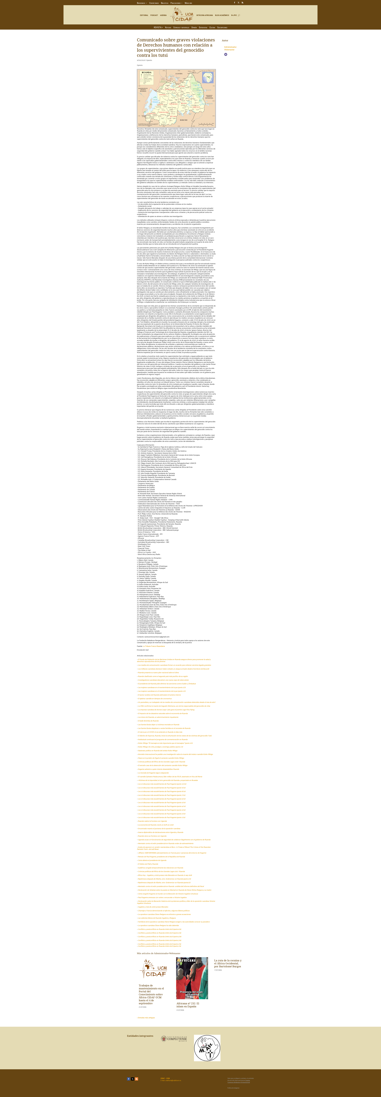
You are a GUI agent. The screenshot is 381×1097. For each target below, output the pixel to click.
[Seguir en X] (238, 2)
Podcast (154, 15)
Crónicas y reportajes (181, 28)
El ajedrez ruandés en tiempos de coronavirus (155, 698)
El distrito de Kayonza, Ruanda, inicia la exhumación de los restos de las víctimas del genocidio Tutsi (175, 735)
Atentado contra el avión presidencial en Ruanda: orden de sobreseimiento (165, 843)
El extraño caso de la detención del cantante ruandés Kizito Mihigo (162, 765)
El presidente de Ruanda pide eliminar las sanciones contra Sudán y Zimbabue (167, 683)
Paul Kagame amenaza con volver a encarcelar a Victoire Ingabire (162, 897)
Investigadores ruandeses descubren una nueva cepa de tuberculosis (163, 679)
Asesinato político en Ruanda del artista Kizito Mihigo (157, 750)
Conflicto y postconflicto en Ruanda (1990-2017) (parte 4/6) (159, 936)
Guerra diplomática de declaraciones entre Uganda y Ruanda (160, 832)
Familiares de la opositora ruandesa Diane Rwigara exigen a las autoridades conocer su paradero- (174, 921)
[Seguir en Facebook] (234, 2)
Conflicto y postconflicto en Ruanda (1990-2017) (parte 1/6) (159, 945)
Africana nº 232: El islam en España (188, 1005)
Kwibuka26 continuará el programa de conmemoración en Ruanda (163, 739)
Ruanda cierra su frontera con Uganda (152, 835)
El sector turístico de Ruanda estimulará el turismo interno (159, 694)
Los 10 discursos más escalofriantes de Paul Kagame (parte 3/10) (161, 809)
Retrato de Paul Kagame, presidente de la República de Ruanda (161, 856)
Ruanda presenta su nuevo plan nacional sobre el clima (158, 672)
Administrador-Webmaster (230, 48)
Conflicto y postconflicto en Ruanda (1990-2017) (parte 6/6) (159, 929)
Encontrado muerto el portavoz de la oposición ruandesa (159, 828)
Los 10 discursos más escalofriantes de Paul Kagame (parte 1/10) (161, 817)
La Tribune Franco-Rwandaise (154, 646)
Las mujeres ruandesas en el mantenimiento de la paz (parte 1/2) (161, 690)
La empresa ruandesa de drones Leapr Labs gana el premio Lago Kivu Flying (166, 709)
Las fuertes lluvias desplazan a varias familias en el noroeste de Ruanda (164, 728)
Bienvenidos (141, 3)
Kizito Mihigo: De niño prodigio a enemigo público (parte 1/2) (160, 746)
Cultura (212, 28)
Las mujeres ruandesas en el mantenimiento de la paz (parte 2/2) (162, 687)
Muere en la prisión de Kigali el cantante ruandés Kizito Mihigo (161, 757)
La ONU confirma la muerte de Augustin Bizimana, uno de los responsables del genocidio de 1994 (174, 705)
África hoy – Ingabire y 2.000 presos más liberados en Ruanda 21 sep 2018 (165, 875)
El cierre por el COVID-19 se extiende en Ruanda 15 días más (160, 731)
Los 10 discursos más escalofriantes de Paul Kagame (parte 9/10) (161, 787)
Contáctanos (154, 3)
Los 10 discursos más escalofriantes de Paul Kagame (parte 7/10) (161, 795)
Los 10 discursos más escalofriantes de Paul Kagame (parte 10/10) (162, 783)
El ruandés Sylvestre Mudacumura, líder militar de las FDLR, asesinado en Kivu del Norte (170, 776)
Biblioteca (164, 3)
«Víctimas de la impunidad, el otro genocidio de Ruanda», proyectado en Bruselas (168, 780)
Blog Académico (222, 15)
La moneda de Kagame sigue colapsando (153, 772)
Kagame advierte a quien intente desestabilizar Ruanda (158, 769)
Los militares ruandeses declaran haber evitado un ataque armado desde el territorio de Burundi (173, 668)
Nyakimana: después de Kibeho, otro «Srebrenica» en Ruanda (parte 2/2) (164, 878)
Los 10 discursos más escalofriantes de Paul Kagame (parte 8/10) (161, 791)
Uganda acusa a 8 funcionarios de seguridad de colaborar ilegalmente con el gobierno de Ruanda (174, 839)
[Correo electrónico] (225, 54)
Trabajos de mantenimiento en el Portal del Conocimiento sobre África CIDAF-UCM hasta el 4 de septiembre (151, 994)
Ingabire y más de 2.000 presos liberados (153, 906)
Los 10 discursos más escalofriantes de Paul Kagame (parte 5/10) (161, 802)
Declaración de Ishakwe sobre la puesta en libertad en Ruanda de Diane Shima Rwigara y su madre (174, 889)
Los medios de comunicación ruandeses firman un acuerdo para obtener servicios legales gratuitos (174, 664)
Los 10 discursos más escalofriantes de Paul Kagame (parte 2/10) (161, 813)
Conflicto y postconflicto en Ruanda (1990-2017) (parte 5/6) (159, 932)
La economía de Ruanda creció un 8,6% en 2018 (155, 824)
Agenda (163, 15)
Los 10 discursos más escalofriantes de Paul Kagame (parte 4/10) (161, 806)
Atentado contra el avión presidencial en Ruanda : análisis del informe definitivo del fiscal (171, 886)
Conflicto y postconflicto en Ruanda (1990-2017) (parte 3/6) (159, 940)
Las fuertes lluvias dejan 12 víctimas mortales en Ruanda (158, 724)
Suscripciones (222, 28)
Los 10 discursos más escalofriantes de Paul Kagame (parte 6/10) (161, 798)
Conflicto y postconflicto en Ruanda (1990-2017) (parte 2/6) (159, 943)
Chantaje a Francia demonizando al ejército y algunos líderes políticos (164, 910)
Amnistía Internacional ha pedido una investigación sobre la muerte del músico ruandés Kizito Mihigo (175, 754)
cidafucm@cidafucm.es (173, 1080)
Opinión (194, 28)
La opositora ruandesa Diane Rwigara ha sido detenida (158, 925)
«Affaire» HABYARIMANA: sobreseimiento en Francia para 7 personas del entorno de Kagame (172, 852)
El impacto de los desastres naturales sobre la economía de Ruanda (163, 713)
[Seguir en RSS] (242, 2)
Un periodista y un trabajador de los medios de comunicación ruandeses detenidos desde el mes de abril (176, 702)
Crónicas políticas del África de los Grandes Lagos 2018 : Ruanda (161, 761)
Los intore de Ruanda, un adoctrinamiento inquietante (158, 717)
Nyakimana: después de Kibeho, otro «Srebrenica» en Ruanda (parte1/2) (164, 882)
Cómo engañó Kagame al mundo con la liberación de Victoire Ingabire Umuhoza (168, 893)
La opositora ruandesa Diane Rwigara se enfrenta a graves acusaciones (164, 914)
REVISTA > (158, 28)
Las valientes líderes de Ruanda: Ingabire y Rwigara (157, 917)
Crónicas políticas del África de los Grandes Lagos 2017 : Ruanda (161, 871)
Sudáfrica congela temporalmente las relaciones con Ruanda (160, 867)
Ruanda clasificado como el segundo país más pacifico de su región (163, 676)
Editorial (144, 15)
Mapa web (188, 3)
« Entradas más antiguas (146, 1017)
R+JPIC (234, 15)
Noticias (168, 28)
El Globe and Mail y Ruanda (148, 863)
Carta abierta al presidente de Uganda (152, 860)
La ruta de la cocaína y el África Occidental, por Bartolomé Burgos (227, 963)
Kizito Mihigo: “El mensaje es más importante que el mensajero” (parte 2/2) (165, 743)
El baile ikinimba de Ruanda (148, 720)
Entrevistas (203, 28)
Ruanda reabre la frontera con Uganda (152, 820)
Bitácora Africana (205, 15)
